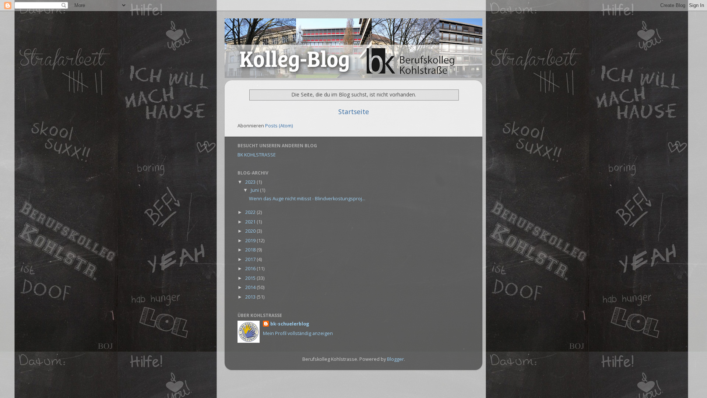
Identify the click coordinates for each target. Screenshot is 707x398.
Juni (255, 190)
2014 (251, 287)
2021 (251, 222)
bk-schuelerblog (289, 324)
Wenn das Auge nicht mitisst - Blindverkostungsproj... (307, 199)
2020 (251, 231)
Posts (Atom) (279, 126)
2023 (251, 182)
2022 (251, 212)
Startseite (353, 111)
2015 (251, 278)
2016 (251, 268)
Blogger (395, 359)
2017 (251, 259)
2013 (251, 297)
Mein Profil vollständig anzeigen (298, 333)
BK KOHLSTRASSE (257, 155)
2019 (251, 240)
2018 (251, 250)
